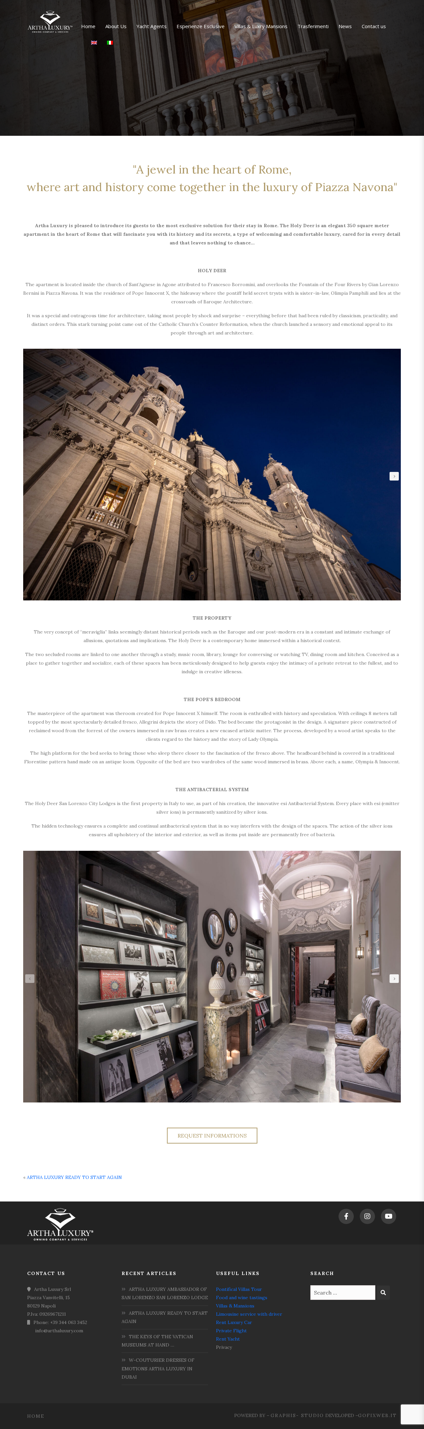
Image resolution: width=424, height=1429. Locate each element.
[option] (212, 474)
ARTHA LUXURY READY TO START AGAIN (74, 1177)
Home (35, 1416)
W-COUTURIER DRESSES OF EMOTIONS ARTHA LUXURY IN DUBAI (158, 1368)
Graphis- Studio (297, 1415)
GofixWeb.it (377, 1415)
